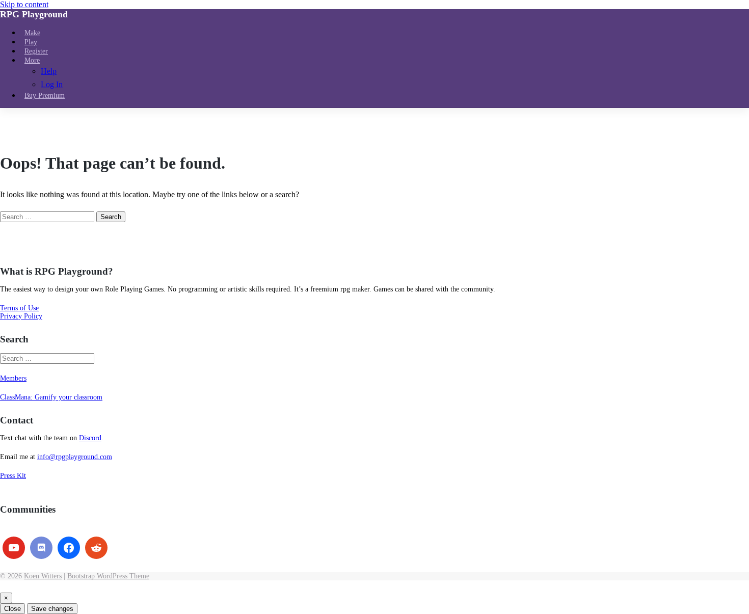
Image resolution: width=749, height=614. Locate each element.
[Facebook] (69, 548)
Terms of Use (19, 308)
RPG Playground (34, 14)
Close (12, 608)
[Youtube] (14, 548)
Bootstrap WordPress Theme (108, 576)
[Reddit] (96, 548)
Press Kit (13, 475)
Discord (90, 438)
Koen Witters (43, 576)
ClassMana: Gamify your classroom (51, 397)
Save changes (52, 608)
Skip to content (24, 4)
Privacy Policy (21, 316)
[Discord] (41, 548)
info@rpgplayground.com (74, 457)
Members (13, 378)
